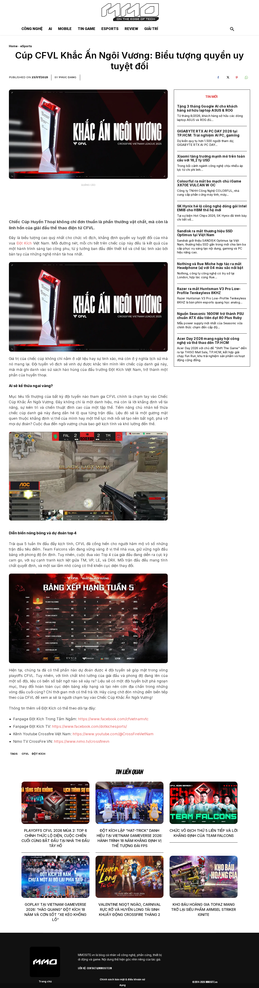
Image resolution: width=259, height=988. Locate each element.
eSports (26, 46)
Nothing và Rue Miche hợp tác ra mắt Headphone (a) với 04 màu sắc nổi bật (210, 266)
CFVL (25, 753)
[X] (227, 78)
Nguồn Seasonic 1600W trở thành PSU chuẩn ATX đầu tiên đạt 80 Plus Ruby (210, 316)
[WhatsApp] (246, 78)
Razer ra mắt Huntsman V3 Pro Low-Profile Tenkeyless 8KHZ (209, 291)
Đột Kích (24, 243)
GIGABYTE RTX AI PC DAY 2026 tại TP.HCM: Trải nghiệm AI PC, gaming (208, 133)
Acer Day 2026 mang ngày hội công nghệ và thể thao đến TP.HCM (208, 341)
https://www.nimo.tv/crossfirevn (81, 741)
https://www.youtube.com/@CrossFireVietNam (113, 734)
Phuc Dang (67, 77)
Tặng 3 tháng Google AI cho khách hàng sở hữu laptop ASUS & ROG (207, 108)
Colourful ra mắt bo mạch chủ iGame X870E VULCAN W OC (209, 183)
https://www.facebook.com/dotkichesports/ (89, 726)
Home (13, 46)
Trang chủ (45, 981)
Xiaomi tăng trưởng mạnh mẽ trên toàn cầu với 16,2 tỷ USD (211, 158)
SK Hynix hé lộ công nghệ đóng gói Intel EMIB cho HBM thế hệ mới (212, 208)
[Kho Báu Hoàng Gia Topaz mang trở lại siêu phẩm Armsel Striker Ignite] (204, 877)
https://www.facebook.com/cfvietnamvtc (113, 719)
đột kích (38, 753)
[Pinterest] (237, 78)
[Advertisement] (88, 198)
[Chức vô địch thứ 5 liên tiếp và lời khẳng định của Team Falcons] (204, 803)
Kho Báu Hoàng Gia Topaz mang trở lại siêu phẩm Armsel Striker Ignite (203, 909)
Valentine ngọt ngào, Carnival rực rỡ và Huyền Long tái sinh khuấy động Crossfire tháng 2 (129, 909)
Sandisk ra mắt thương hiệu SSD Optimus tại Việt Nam (205, 233)
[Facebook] (218, 78)
